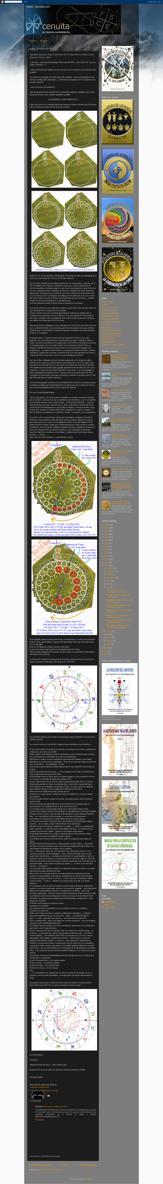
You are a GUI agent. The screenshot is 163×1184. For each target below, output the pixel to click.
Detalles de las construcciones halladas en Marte (117, 616)
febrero (109, 641)
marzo (109, 637)
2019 (106, 547)
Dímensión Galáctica (109, 313)
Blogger (89, 1179)
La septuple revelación (120, 404)
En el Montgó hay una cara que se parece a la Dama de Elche (122, 420)
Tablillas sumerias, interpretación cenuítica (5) (122, 436)
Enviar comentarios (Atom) (50, 1170)
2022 (106, 537)
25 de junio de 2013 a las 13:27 (55, 1106)
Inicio (65, 1165)
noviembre (110, 571)
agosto (109, 581)
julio (108, 584)
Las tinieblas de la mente (111, 322)
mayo (108, 631)
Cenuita (105, 304)
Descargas (43, 40)
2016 (106, 556)
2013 (106, 565)
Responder (39, 1120)
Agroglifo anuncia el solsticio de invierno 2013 (118, 596)
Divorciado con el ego (110, 316)
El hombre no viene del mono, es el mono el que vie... (119, 601)
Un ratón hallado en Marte (121, 390)
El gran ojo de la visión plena (122, 469)
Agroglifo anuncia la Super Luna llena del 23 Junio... (118, 606)
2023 (106, 534)
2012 (106, 648)
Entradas (32, 40)
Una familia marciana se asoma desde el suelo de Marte (118, 626)
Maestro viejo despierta (110, 330)
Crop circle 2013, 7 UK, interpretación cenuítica (115, 591)
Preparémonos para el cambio (113, 345)
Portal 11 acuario (108, 339)
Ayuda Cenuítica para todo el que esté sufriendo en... (118, 621)
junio (108, 587)
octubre (109, 574)
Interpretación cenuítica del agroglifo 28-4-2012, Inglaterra (122, 453)
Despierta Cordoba (109, 310)
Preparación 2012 (108, 342)
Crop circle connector (110, 307)
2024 (106, 531)
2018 (106, 550)
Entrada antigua (88, 1165)
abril (108, 634)
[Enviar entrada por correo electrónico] (48, 1096)
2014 (106, 562)
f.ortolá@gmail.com (110, 903)
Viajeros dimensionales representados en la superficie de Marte (120, 357)
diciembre (110, 568)
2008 (106, 651)
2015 (106, 559)
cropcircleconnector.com (39, 1087)
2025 (106, 528)
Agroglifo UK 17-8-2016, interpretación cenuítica (121, 503)
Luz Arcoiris (106, 325)
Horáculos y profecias (110, 319)
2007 (106, 654)
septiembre (110, 578)
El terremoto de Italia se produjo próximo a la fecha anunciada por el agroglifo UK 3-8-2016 (122, 486)
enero (108, 644)
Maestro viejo (107, 327)
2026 (106, 525)
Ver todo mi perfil (108, 907)
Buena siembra (107, 302)
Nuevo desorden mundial (111, 333)
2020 (106, 543)
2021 (106, 540)
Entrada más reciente (41, 1165)
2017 (106, 553)
